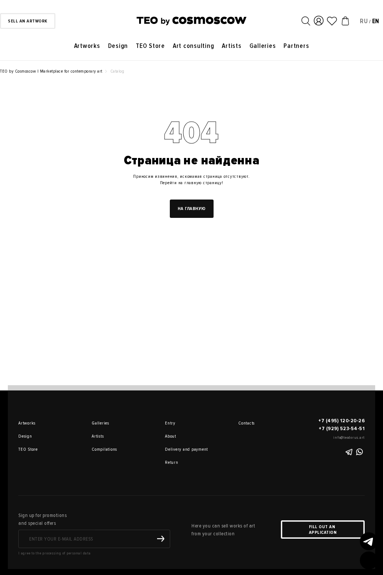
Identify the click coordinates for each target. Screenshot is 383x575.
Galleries (262, 46)
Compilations (102, 449)
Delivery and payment (175, 449)
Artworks (87, 46)
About (170, 436)
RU (364, 21)
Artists (231, 46)
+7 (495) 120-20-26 (341, 420)
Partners (296, 46)
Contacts (246, 423)
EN (376, 21)
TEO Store (150, 46)
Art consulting (193, 46)
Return (171, 462)
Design (118, 46)
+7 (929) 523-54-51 (342, 428)
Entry (170, 423)
